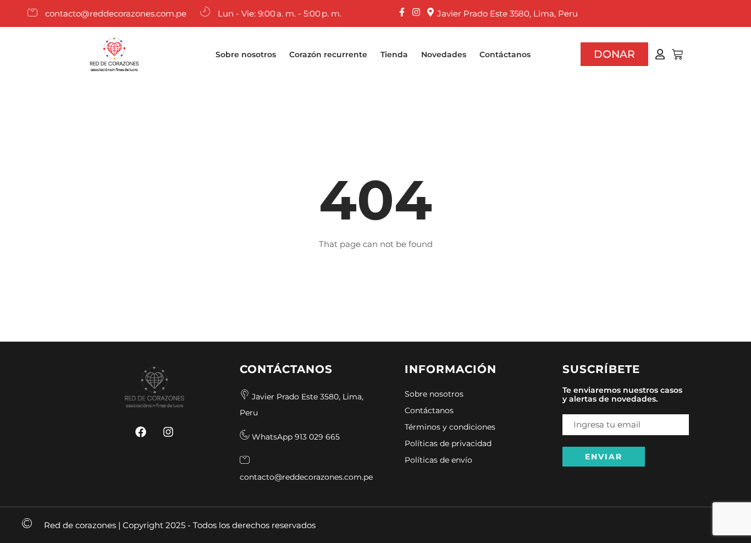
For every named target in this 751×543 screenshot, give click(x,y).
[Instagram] (168, 432)
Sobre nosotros (246, 54)
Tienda (394, 54)
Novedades (443, 54)
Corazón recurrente (328, 54)
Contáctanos (505, 54)
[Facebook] (141, 432)
